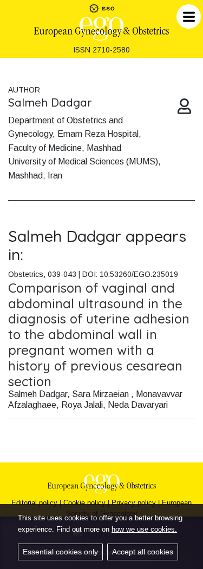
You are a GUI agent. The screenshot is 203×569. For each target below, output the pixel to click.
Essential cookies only (60, 551)
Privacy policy (134, 503)
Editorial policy (34, 503)
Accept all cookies (142, 551)
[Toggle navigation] (188, 16)
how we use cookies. (144, 529)
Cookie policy (84, 503)
